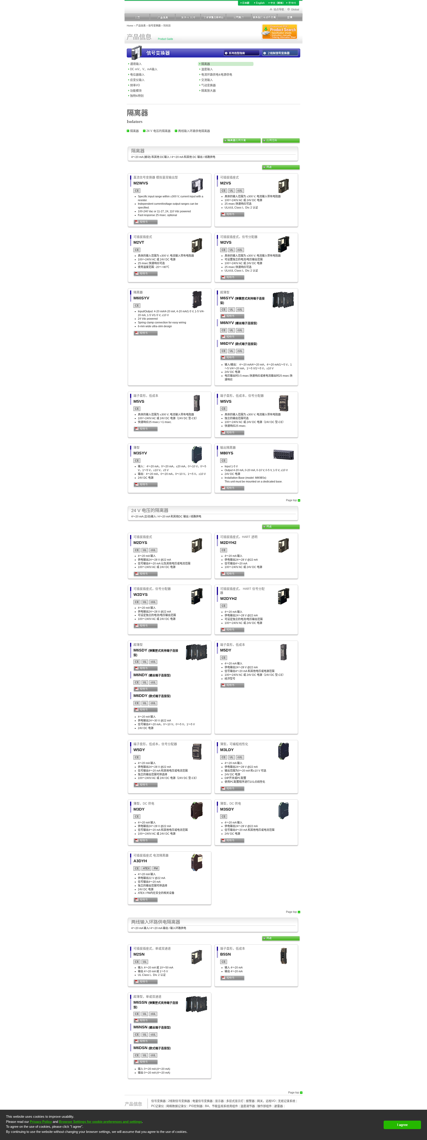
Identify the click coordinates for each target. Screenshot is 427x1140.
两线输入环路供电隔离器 (194, 131)
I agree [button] (402, 1125)
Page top (291, 500)
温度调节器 (247, 1106)
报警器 (250, 1101)
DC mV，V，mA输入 (143, 69)
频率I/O (135, 85)
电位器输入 (137, 74)
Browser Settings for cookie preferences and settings (100, 1122)
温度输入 (207, 69)
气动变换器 (208, 85)
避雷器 (278, 1106)
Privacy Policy (41, 1122)
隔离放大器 (208, 90)
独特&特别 (137, 95)
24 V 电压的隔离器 (158, 131)
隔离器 (205, 63)
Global (295, 9)
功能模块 (136, 90)
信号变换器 (154, 25)
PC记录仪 (157, 1106)
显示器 (219, 1101)
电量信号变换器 (202, 1101)
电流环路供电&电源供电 (216, 74)
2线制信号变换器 (179, 1101)
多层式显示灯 (235, 1101)
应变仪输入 (137, 80)
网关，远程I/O (266, 1101)
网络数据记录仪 (176, 1106)
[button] (193, 1136)
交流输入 (207, 80)
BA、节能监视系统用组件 (221, 1106)
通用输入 (136, 63)
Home (130, 25)
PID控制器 (196, 1106)
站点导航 (279, 9)
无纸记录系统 (286, 1101)
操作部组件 (264, 1106)
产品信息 (141, 25)
